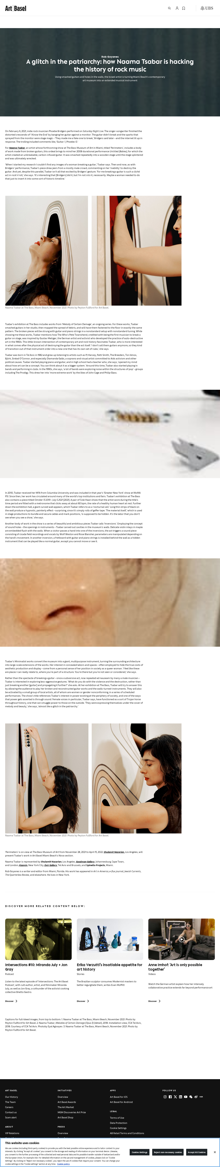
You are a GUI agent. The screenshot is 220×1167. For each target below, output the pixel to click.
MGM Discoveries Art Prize (72, 1112)
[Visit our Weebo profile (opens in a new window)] (196, 1096)
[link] (15, 7)
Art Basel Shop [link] (65, 1117)
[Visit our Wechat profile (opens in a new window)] (190, 1096)
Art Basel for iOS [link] (118, 1096)
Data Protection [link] (118, 1122)
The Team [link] (10, 1101)
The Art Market (66, 1107)
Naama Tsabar (17, 147)
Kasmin (23, 865)
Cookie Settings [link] (118, 1127)
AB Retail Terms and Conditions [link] (127, 1133)
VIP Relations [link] (12, 1133)
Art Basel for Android (121, 1101)
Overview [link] (63, 1096)
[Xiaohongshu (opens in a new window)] (201, 1096)
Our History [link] (11, 1096)
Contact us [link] (11, 1112)
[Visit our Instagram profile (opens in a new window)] (165, 1096)
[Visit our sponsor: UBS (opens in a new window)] (207, 8)
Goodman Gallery (85, 861)
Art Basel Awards (67, 1101)
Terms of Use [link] (117, 1117)
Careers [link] (9, 1107)
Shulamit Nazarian (114, 851)
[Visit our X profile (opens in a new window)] (175, 1096)
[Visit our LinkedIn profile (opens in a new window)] (180, 1096)
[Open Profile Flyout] (177, 8)
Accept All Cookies (196, 1152)
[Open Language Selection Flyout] (190, 8)
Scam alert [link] (11, 1117)
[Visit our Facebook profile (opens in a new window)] (170, 1096)
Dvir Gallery (50, 865)
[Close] (214, 1152)
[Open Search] (169, 8)
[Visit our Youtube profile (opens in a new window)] (185, 1096)
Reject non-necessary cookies (168, 1152)
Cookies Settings (139, 1152)
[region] (110, 1152)
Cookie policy (63, 1164)
